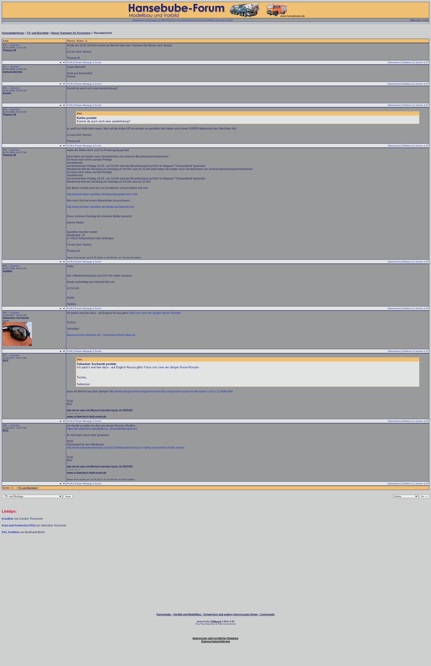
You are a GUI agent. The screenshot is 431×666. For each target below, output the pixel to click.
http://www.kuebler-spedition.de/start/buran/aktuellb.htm (100, 206)
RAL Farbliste (11, 532)
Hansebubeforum (13, 33)
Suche (176, 20)
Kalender (220, 20)
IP (427, 62)
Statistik (209, 20)
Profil (69, 62)
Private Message (83, 62)
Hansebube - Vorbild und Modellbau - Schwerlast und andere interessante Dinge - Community (215, 614)
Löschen (418, 62)
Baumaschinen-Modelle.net (84, 335)
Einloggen (152, 20)
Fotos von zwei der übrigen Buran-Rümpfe (154, 313)
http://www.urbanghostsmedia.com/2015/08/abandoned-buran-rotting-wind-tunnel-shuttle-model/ (125, 447)
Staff (230, 20)
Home (199, 20)
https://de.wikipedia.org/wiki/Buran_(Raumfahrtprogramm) (102, 428)
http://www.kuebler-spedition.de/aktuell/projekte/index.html (102, 194)
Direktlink (15, 45)
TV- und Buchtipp (37, 33)
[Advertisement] (215, 547)
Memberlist (188, 20)
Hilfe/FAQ (165, 20)
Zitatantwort (394, 62)
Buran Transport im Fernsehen (70, 33)
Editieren (407, 62)
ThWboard (215, 621)
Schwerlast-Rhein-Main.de (119, 335)
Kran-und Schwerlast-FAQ (19, 525)
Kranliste (7, 518)
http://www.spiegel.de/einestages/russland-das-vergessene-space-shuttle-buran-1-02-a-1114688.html (171, 391)
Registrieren (138, 20)
